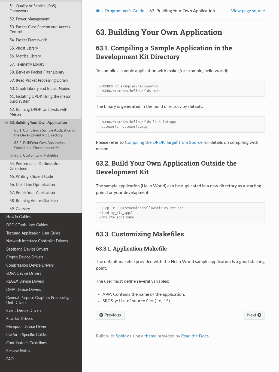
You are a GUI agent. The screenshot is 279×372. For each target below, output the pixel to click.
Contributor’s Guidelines (26, 343)
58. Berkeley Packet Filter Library (37, 72)
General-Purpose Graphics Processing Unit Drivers (37, 300)
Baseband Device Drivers (27, 249)
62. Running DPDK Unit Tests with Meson (38, 112)
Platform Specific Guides (26, 335)
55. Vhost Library (24, 48)
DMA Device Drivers (23, 290)
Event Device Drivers (23, 311)
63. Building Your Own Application (38, 123)
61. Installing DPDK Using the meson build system (40, 98)
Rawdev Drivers (19, 319)
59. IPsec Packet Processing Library (39, 80)
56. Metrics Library (25, 56)
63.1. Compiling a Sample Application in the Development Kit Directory (44, 133)
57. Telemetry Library (27, 64)
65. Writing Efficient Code (31, 177)
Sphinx (122, 336)
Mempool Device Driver (26, 327)
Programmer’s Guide (124, 11)
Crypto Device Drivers (24, 257)
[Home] (98, 10)
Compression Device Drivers (30, 265)
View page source (248, 11)
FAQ (10, 359)
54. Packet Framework (28, 40)
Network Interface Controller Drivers (37, 241)
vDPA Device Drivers (23, 274)
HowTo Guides (18, 217)
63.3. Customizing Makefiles (36, 155)
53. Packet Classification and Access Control (40, 29)
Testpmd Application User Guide (33, 233)
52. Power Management (30, 19)
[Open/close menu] (6, 122)
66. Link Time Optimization (32, 185)
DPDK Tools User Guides (27, 225)
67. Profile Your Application (32, 193)
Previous (112, 315)
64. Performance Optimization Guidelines (35, 166)
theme (150, 336)
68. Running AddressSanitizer (34, 201)
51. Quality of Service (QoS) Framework (33, 8)
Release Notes (18, 351)
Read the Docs (195, 336)
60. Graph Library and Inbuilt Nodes (40, 89)
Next (252, 315)
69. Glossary (20, 209)
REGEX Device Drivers (25, 281)
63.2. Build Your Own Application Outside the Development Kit (39, 145)
